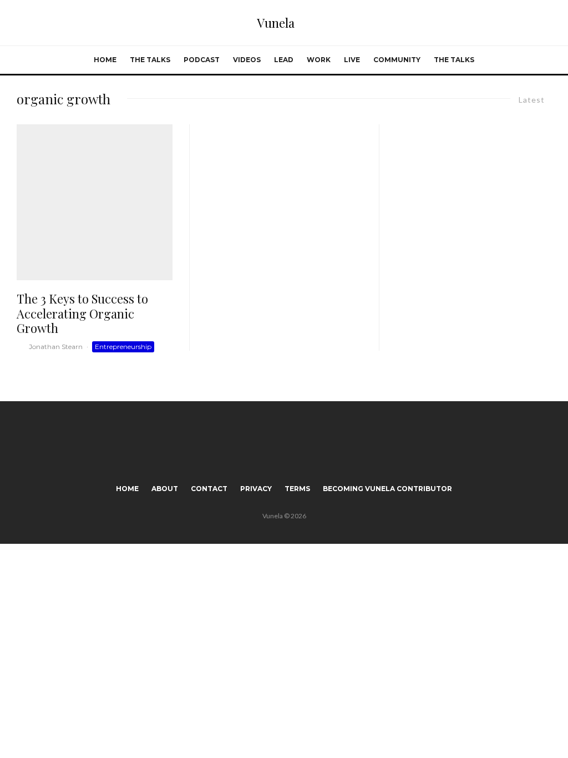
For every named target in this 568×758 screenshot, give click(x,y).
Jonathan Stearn (56, 346)
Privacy (256, 488)
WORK (319, 59)
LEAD (283, 59)
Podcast (202, 59)
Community (396, 59)
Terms (297, 488)
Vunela (276, 23)
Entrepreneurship (123, 346)
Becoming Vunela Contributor (387, 488)
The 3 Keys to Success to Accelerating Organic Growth (82, 313)
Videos (247, 59)
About (164, 488)
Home (105, 59)
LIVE (352, 59)
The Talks (150, 59)
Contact (209, 488)
